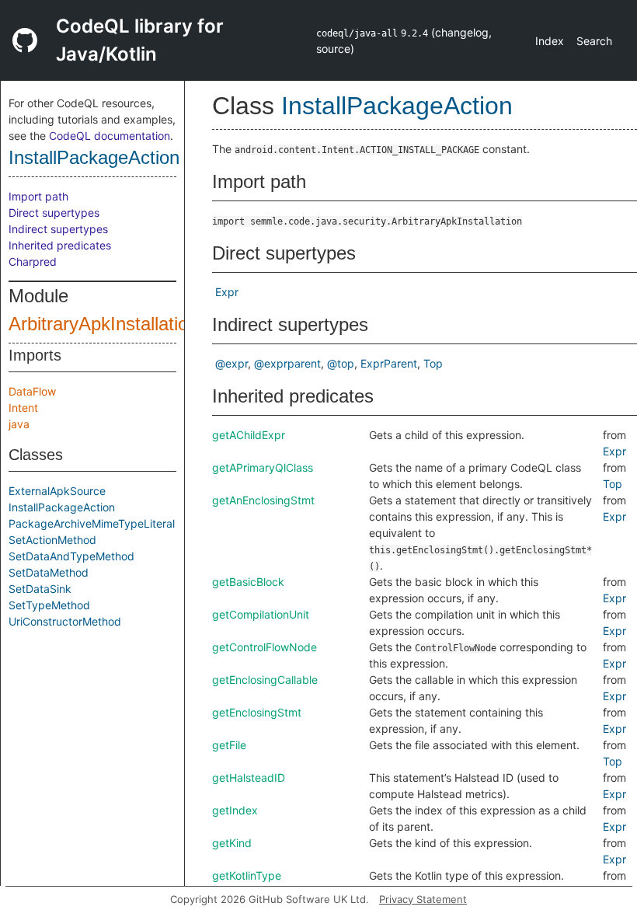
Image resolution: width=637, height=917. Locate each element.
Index (549, 40)
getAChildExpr (248, 434)
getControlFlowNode (264, 647)
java (19, 424)
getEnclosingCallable (265, 679)
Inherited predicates (60, 245)
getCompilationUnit (260, 614)
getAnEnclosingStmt (263, 500)
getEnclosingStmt (256, 712)
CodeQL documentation (109, 135)
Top (433, 363)
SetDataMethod (49, 572)
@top (340, 363)
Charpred (33, 261)
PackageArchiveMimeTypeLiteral (92, 523)
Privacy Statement (423, 899)
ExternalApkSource (57, 490)
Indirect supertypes (58, 228)
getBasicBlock (248, 581)
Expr (226, 291)
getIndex (235, 810)
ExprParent (388, 363)
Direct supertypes (54, 212)
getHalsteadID (248, 777)
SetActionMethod (52, 539)
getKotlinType (246, 875)
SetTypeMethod (49, 605)
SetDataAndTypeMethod (71, 556)
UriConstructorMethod (65, 621)
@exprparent (287, 363)
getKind (232, 842)
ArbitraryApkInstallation (103, 323)
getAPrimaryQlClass (262, 467)
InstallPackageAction (94, 157)
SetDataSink (40, 588)
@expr (231, 363)
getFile (229, 744)
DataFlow (32, 391)
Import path (38, 196)
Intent (23, 407)
